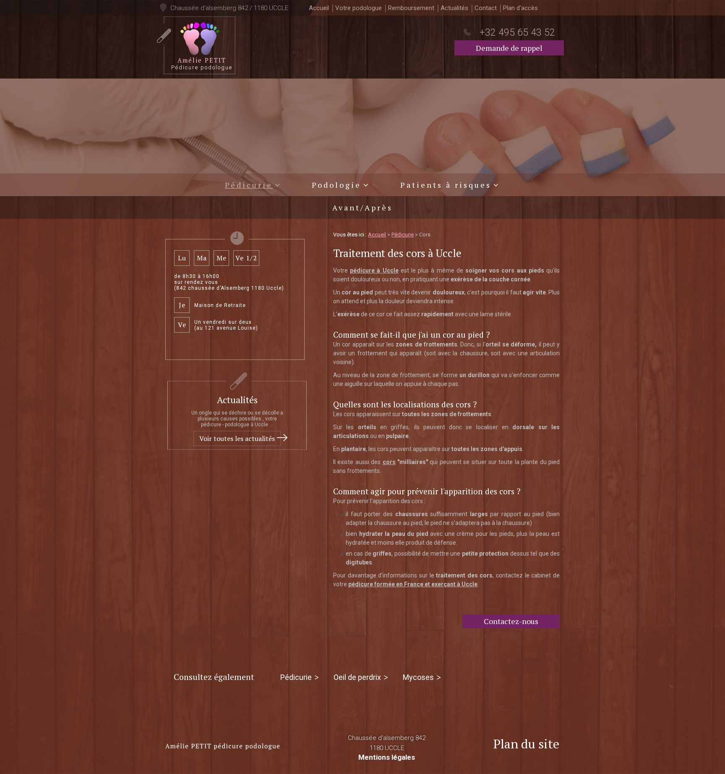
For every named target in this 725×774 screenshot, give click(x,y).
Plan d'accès (520, 8)
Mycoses (418, 677)
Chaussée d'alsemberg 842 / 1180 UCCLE (228, 8)
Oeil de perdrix (357, 677)
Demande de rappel (509, 48)
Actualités (454, 8)
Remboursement (411, 8)
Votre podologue (358, 8)
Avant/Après (362, 207)
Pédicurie (249, 185)
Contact (486, 8)
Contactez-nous (511, 621)
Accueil (319, 8)
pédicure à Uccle (374, 270)
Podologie (336, 185)
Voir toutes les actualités (237, 438)
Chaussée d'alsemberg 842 (386, 743)
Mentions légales (386, 757)
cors (389, 462)
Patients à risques (445, 185)
